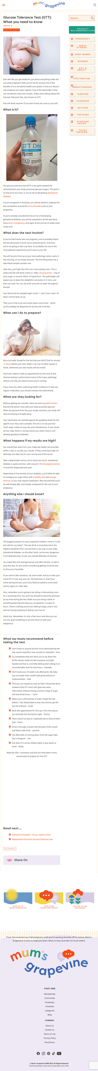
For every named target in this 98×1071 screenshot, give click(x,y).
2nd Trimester (10, 848)
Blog (50, 1014)
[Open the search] (95, 5)
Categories (49, 1010)
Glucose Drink (45, 272)
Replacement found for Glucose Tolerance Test (32, 839)
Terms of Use (49, 1034)
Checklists (49, 1006)
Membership (49, 994)
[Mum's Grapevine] (49, 5)
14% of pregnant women (49, 464)
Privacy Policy (50, 1038)
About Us (50, 1025)
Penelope (6, 26)
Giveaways (49, 1002)
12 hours (7, 364)
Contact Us (49, 1029)
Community (50, 998)
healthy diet (40, 477)
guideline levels (50, 403)
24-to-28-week (34, 206)
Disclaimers (50, 1042)
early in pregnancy (16, 223)
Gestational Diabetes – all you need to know (31, 834)
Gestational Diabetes (11, 29)
